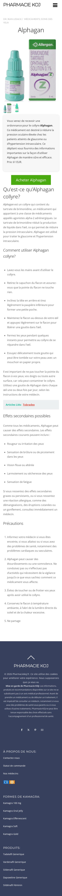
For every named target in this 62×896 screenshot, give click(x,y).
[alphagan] (17, 110)
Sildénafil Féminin (12, 885)
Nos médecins (10, 773)
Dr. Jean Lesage (12, 19)
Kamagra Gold (10, 834)
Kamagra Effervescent (14, 818)
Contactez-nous (11, 758)
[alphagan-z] (7, 111)
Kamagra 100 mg (12, 803)
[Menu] (55, 5)
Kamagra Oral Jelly (13, 810)
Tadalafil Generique (13, 854)
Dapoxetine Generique (15, 877)
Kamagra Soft (10, 826)
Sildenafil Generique (14, 869)
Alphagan (31, 29)
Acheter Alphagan (31, 180)
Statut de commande (14, 765)
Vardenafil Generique (14, 862)
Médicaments (32, 19)
